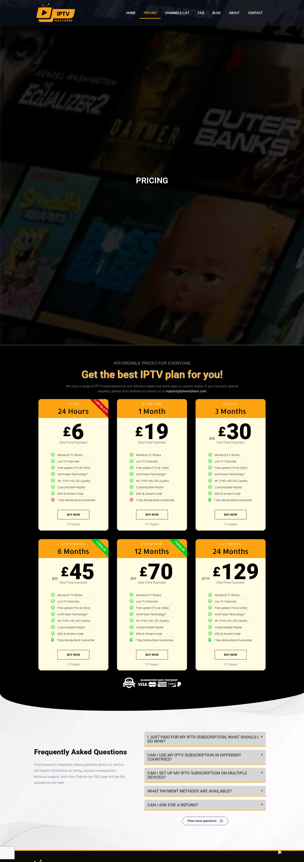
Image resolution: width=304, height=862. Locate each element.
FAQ (201, 13)
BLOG (216, 13)
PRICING (150, 13)
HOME (130, 13)
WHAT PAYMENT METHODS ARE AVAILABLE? (189, 791)
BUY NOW (73, 514)
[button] (205, 739)
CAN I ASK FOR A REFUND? (172, 804)
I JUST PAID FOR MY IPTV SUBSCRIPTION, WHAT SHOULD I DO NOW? (203, 739)
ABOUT (234, 13)
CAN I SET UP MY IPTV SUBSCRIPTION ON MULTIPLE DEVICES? (197, 775)
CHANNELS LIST (177, 13)
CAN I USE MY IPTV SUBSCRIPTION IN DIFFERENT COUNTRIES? (194, 757)
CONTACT (255, 13)
